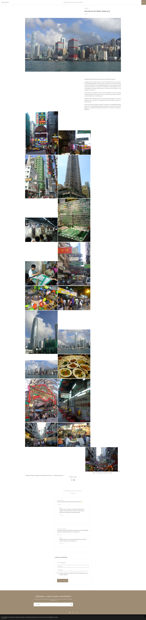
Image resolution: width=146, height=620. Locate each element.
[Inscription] (71, 604)
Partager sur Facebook (72, 480)
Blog (144, 2)
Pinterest (73, 612)
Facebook (76, 612)
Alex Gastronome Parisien (61, 528)
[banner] (73, 2)
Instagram (69, 612)
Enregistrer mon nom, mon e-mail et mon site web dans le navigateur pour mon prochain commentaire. (73, 574)
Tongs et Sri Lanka (60, 500)
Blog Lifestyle (5, 2)
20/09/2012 (61, 515)
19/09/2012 (59, 534)
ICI (52, 475)
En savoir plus (3, 618)
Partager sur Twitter (74, 480)
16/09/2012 (59, 504)
